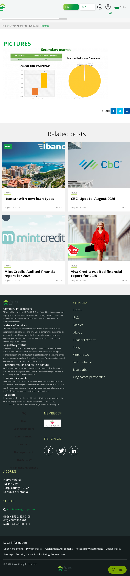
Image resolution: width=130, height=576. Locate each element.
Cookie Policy (113, 548)
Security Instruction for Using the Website (40, 554)
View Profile (120, 7)
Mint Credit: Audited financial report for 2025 (30, 274)
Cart (99, 7)
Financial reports (84, 340)
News (7, 192)
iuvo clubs (80, 369)
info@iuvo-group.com (21, 509)
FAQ (76, 317)
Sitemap (8, 554)
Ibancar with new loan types (29, 199)
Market (78, 325)
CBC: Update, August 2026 (93, 199)
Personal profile (108, 6)
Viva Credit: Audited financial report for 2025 (96, 274)
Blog (76, 347)
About (77, 332)
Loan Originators (24, 428)
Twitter (61, 450)
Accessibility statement (89, 548)
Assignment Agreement (24, 467)
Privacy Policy (24, 459)
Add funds (71, 7)
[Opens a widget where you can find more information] (117, 570)
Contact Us (81, 355)
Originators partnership (89, 377)
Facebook (48, 450)
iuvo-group (2, 6)
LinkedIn (73, 450)
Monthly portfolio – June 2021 (24, 25)
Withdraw (87, 7)
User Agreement (23, 452)
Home (5, 25)
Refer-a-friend (82, 362)
